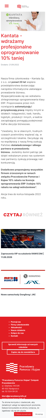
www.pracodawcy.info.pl (13, 399)
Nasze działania (18, 330)
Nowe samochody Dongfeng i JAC (18, 294)
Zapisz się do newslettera (23, 352)
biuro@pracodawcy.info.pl (14, 396)
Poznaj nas (16, 322)
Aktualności (16, 327)
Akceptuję (39, 414)
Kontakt (14, 336)
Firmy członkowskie (20, 324)
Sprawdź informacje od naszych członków (23, 345)
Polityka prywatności (23, 414)
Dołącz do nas (17, 333)
